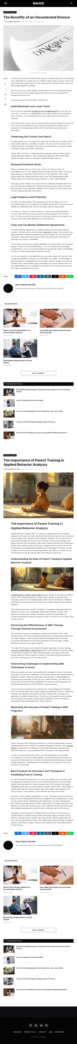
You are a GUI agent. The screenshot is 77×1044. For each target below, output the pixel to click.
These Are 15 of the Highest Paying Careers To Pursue (35, 422)
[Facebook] (5, 84)
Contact (42, 1032)
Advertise (17, 1032)
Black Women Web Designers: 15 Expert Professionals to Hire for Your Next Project (43, 390)
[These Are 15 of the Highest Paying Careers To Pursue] (9, 424)
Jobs (51, 1032)
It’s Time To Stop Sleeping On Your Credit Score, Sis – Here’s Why (39, 411)
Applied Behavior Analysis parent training (26, 595)
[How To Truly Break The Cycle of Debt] (9, 403)
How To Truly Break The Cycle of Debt (29, 400)
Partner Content (10, 12)
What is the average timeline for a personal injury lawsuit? (17, 331)
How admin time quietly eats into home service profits (55, 331)
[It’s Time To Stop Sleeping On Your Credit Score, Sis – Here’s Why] (9, 414)
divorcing (47, 232)
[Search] (71, 3)
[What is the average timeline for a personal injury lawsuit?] (20, 318)
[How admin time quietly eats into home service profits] (57, 318)
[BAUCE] (38, 3)
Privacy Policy (30, 1032)
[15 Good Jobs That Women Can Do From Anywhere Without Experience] (9, 435)
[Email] (5, 104)
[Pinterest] (5, 99)
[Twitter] (5, 89)
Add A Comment (38, 373)
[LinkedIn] (5, 94)
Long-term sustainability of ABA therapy (26, 650)
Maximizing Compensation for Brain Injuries (17, 361)
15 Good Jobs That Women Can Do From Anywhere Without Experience (41, 433)
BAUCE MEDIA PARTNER (12, 21)
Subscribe (59, 1032)
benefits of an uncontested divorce (45, 111)
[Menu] (5, 3)
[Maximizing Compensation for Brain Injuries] (20, 348)
